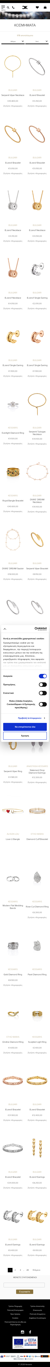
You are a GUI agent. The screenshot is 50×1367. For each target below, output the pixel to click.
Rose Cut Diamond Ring (37, 906)
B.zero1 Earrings (37, 1177)
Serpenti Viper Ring (13, 771)
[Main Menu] (3, 7)
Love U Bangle (13, 839)
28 (27, 1270)
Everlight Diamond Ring (13, 433)
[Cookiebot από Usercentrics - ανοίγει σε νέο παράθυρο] (35, 629)
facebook (30, 1332)
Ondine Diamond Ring (12, 1042)
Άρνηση (25, 736)
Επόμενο (36, 1270)
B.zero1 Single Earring (37, 298)
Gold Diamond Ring (13, 974)
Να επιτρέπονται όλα (25, 727)
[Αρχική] (25, 7)
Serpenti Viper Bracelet (37, 568)
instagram (22, 1332)
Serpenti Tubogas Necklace (37, 433)
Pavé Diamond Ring (37, 974)
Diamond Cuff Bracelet (37, 839)
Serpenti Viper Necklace (12, 95)
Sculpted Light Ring (37, 1042)
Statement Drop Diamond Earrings (37, 771)
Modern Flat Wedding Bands (13, 907)
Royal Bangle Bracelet (12, 500)
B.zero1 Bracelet (37, 95)
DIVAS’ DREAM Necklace (37, 501)
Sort (37, 41)
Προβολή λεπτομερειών (30, 718)
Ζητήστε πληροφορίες (12, 106)
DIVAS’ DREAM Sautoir (13, 568)
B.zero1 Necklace (13, 230)
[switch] (43, 684)
